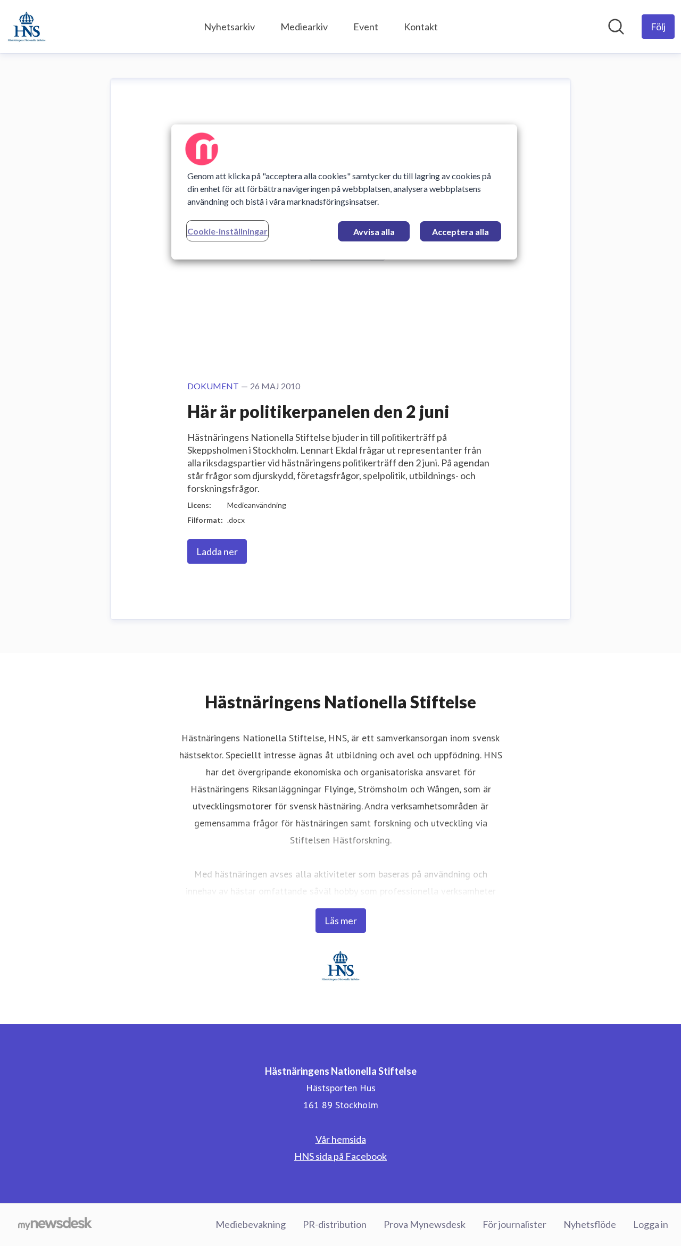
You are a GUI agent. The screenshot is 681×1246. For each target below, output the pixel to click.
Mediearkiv (304, 26)
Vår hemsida (340, 1139)
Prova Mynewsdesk (425, 1224)
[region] (344, 192)
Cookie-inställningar (227, 231)
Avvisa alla (374, 232)
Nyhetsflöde (589, 1224)
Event (365, 26)
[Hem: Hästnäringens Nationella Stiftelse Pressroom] (26, 26)
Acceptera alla (460, 232)
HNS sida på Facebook (340, 1156)
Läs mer (341, 920)
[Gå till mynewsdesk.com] (55, 1224)
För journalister (514, 1224)
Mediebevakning (250, 1224)
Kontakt (421, 26)
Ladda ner (217, 551)
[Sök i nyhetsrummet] (616, 26)
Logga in (650, 1224)
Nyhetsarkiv (229, 26)
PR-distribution (335, 1224)
